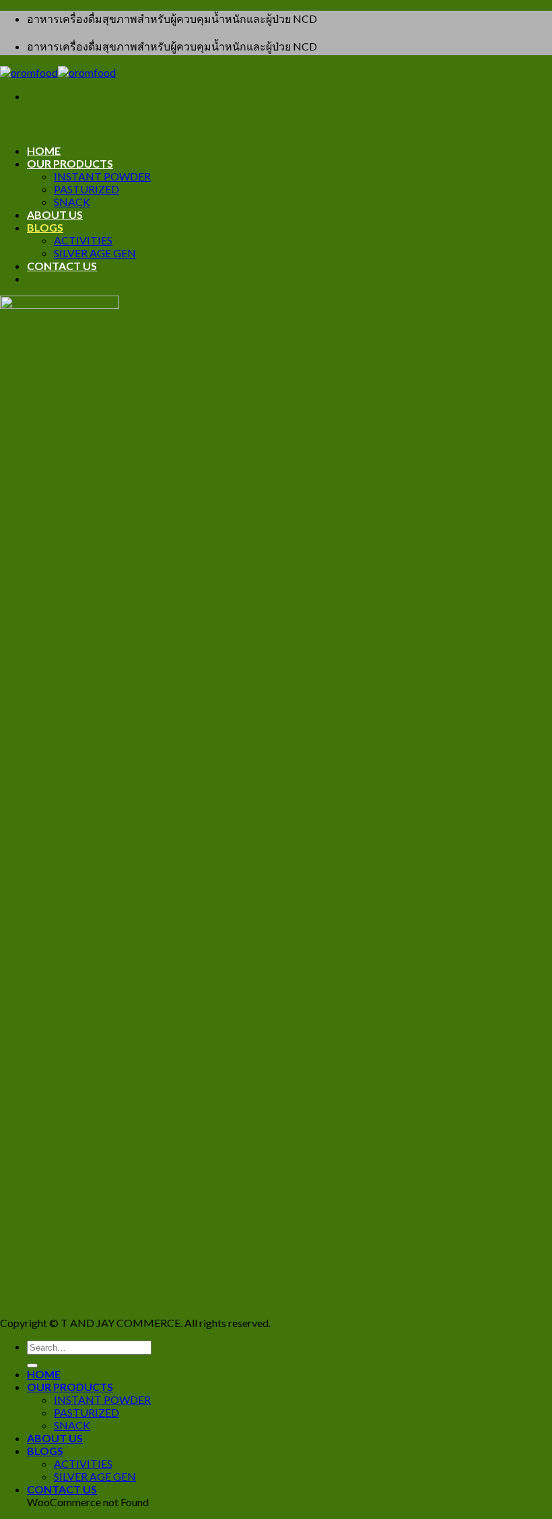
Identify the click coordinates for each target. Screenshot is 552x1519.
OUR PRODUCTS (70, 163)
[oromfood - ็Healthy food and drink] (58, 72)
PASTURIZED (86, 188)
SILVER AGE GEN (95, 252)
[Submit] (32, 1365)
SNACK (72, 201)
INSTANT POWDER (102, 176)
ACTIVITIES (83, 240)
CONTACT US (62, 265)
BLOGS (45, 227)
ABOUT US (55, 214)
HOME (44, 150)
